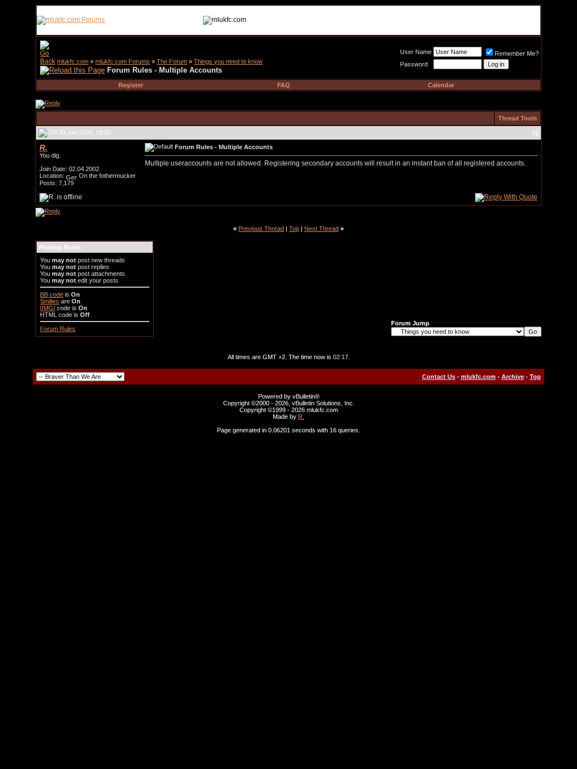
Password (414, 64)
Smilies (49, 301)
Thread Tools (517, 118)
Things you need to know (228, 61)
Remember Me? (517, 53)
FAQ (283, 85)
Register (130, 85)
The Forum (172, 61)
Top (294, 228)
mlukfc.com (72, 61)
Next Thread (321, 228)
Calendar (441, 85)
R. (301, 416)
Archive (512, 376)
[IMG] (47, 308)
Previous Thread (261, 228)
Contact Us (438, 376)
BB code (51, 294)
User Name (416, 51)
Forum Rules (58, 328)
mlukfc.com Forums (122, 61)
